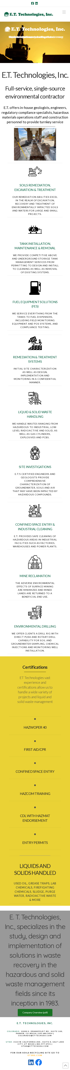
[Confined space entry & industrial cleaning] (35, 511)
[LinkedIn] (37, 3)
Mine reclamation (35, 576)
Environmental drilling (35, 626)
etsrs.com (35, 1055)
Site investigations (35, 467)
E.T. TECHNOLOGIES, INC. (35, 1023)
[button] (64, 12)
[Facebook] (33, 3)
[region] (35, 44)
